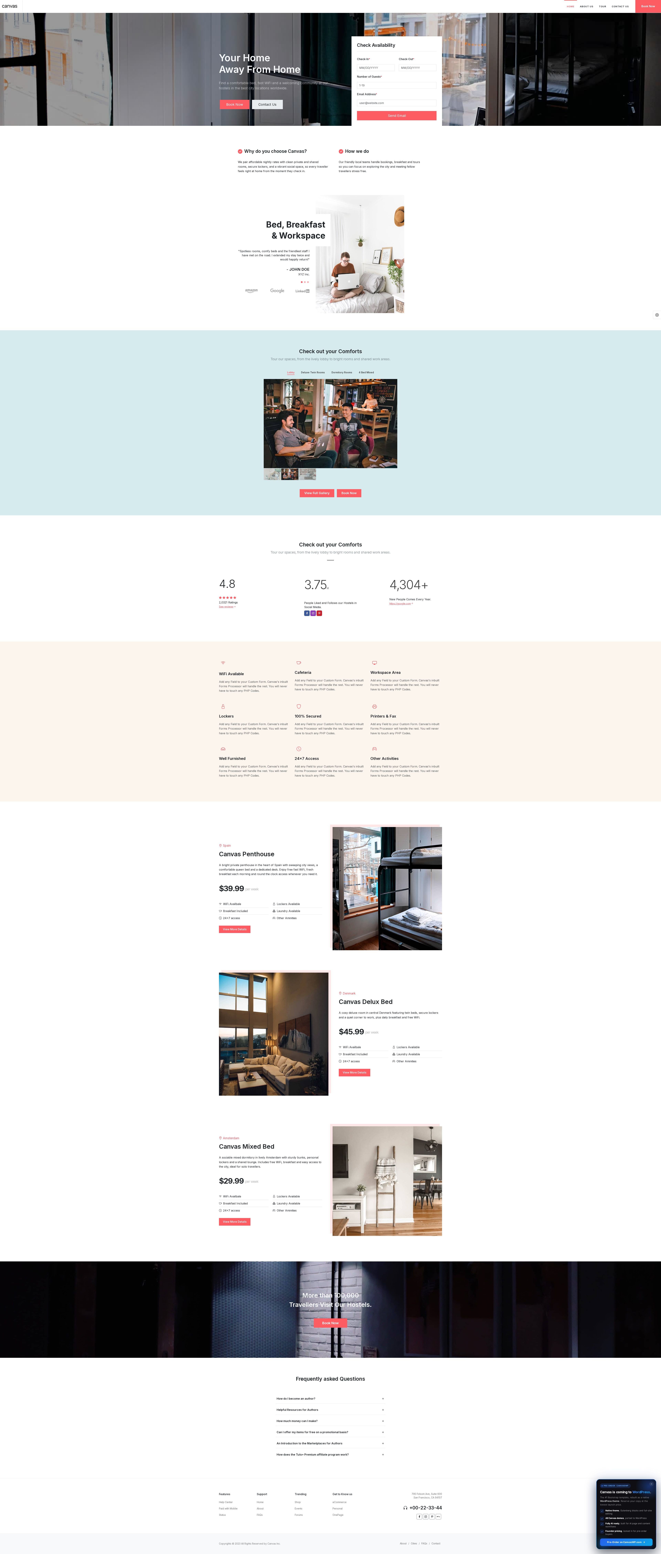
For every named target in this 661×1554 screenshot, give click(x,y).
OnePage (338, 1514)
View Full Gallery (317, 493)
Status (222, 1514)
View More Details (234, 929)
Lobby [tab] (291, 372)
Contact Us (267, 104)
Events (298, 1508)
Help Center (226, 1502)
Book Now (648, 6)
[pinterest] (432, 1516)
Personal (338, 1508)
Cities (414, 1543)
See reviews (226, 606)
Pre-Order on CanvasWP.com (624, 1542)
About (260, 1508)
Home (260, 1502)
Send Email (397, 116)
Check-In (363, 59)
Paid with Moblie (228, 1508)
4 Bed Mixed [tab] (366, 372)
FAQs (260, 1514)
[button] (302, 282)
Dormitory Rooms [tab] (342, 372)
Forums (299, 1514)
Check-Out (406, 59)
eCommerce (340, 1502)
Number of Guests (369, 76)
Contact (436, 1543)
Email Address (367, 94)
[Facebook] (419, 1516)
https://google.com (400, 603)
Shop (298, 1502)
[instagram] (425, 1516)
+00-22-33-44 (425, 1507)
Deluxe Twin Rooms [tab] (313, 372)
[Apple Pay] (438, 1516)
